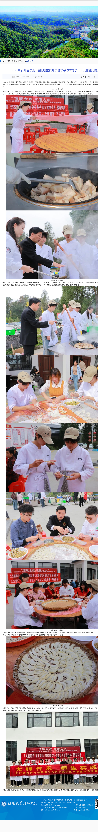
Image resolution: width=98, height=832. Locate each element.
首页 (13, 61)
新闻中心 (20, 61)
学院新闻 (29, 61)
